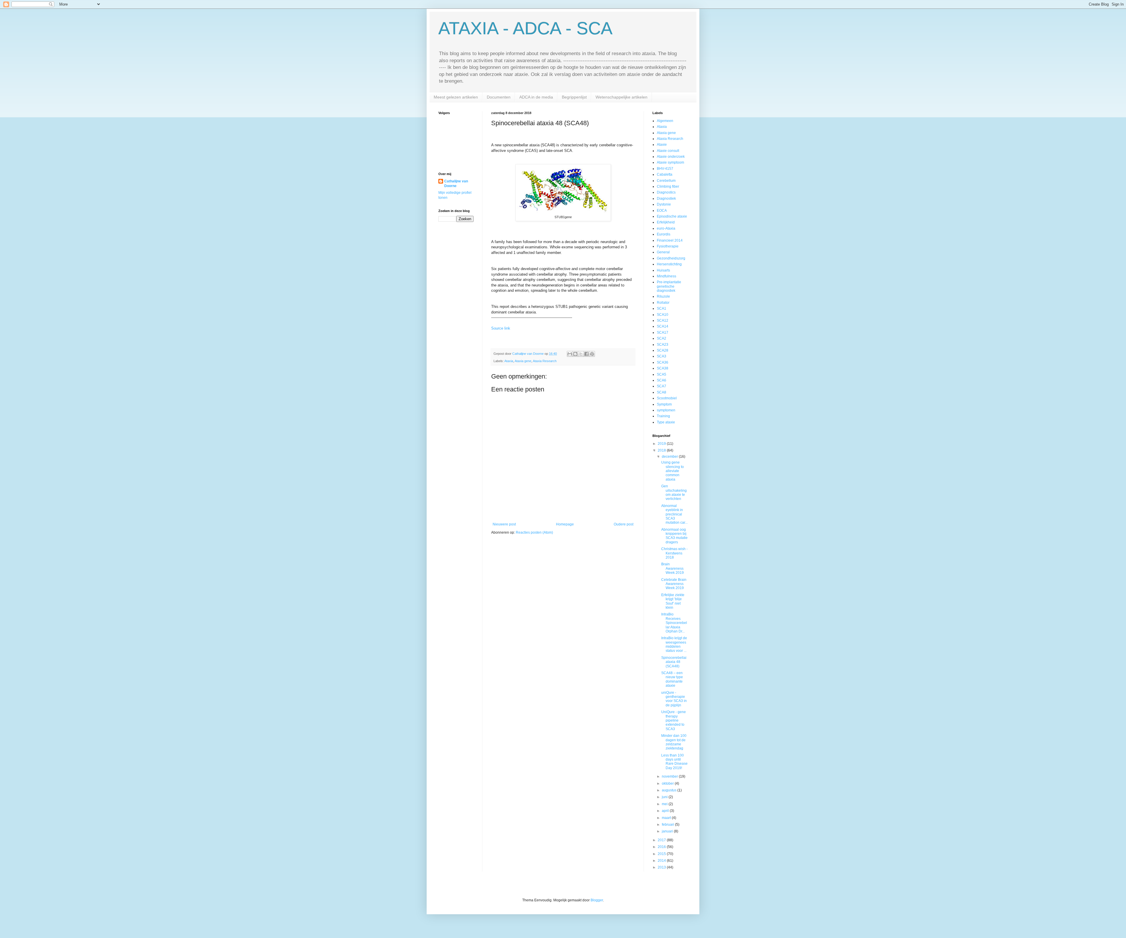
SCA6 (661, 380)
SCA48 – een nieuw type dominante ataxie (672, 679)
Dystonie (664, 204)
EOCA (662, 210)
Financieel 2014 (670, 240)
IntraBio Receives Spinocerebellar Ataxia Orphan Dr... (674, 622)
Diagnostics (666, 192)
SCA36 (662, 362)
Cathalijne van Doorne (456, 183)
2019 (662, 444)
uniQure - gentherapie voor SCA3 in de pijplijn (674, 699)
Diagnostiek (666, 198)
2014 (662, 861)
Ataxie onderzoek (671, 157)
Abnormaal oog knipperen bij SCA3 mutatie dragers (674, 535)
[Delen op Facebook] (586, 354)
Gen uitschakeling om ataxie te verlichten (674, 492)
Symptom (664, 404)
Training (663, 416)
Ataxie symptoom (670, 162)
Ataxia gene (523, 361)
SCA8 (661, 392)
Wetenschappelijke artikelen (621, 97)
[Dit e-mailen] (570, 354)
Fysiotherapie (668, 246)
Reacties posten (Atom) (534, 532)
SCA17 (662, 332)
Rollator (663, 303)
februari (668, 824)
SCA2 (661, 338)
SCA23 (662, 344)
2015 (662, 854)
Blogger (597, 900)
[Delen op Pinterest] (592, 354)
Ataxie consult (668, 151)
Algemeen (665, 121)
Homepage (565, 524)
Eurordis (663, 234)
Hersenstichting (669, 264)
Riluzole (663, 296)
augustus (669, 790)
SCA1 (661, 308)
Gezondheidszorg (671, 258)
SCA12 (662, 320)
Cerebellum (666, 181)
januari (668, 831)
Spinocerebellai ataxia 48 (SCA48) (673, 662)
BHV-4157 (665, 169)
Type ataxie (666, 422)
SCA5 (661, 374)
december (670, 456)
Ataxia (508, 361)
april (666, 811)
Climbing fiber (668, 186)
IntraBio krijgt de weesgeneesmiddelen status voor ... (674, 644)
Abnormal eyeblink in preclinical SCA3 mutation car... (674, 514)
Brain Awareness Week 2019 (672, 568)
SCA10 (662, 315)
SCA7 (661, 386)
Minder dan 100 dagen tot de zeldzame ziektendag (673, 742)
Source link (500, 328)
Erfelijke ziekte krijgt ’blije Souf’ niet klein (672, 601)
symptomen (666, 410)
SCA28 (662, 350)
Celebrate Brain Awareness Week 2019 (673, 584)
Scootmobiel (667, 398)
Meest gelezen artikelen (456, 97)
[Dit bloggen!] (575, 354)
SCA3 (661, 356)
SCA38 (662, 368)
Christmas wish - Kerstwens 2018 (674, 553)
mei (665, 804)
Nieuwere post (504, 524)
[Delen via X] (581, 354)
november (670, 776)
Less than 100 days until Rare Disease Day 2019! (674, 761)
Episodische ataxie (672, 216)
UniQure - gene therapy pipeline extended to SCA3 (673, 720)
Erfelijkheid (666, 222)
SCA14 (662, 326)
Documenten (499, 97)
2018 (662, 450)
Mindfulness (666, 276)
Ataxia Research (545, 361)
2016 (662, 847)
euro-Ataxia (666, 228)
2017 (662, 840)
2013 (662, 867)
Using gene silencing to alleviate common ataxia (672, 470)
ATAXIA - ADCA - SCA (525, 28)
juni (665, 797)
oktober (668, 783)
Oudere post (623, 524)
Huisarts (663, 270)
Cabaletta (664, 174)
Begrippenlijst (574, 97)
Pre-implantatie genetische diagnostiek (669, 286)
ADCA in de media (536, 97)
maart (667, 818)
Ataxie (662, 145)
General (663, 252)
